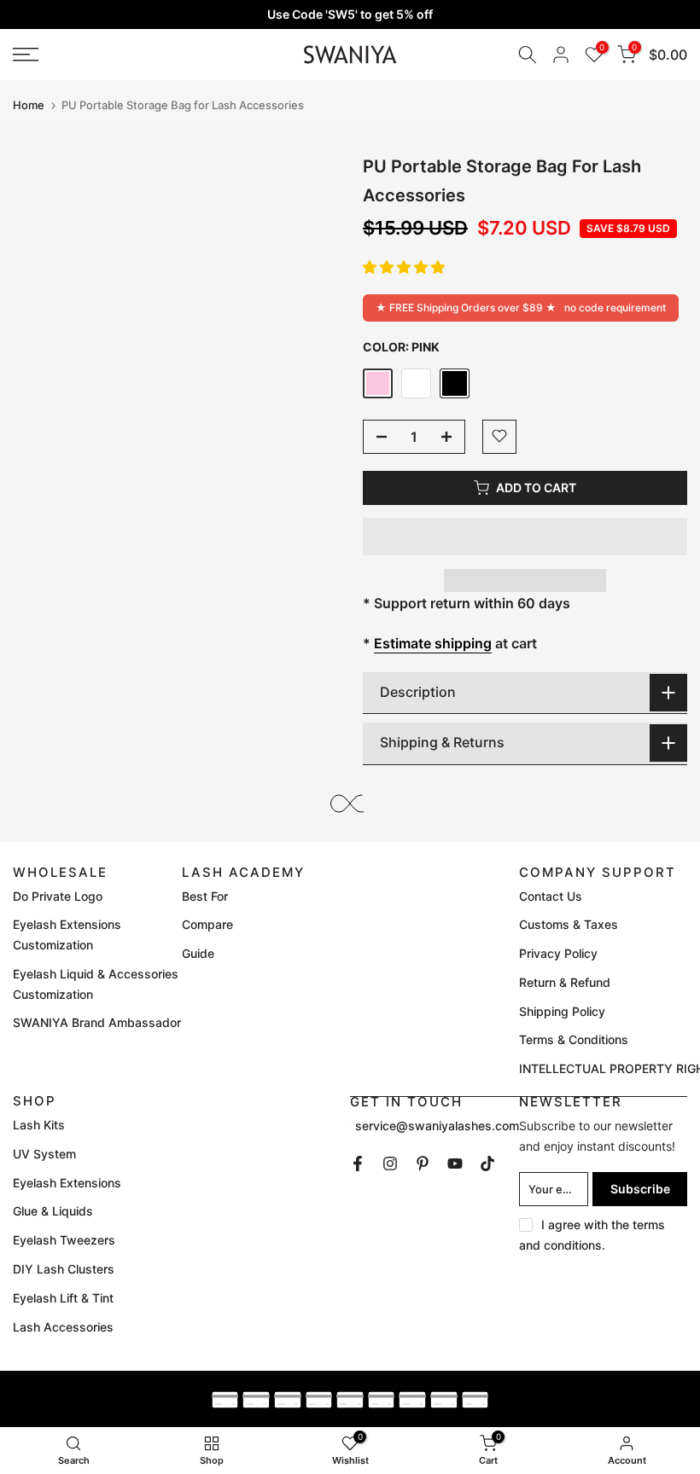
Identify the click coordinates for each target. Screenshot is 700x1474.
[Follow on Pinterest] (422, 1163)
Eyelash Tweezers (64, 1240)
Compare (207, 924)
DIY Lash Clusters (63, 1269)
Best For (205, 896)
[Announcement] (350, 14)
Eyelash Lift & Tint (63, 1298)
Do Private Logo (57, 896)
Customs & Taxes (568, 924)
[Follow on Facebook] (357, 1163)
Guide (198, 953)
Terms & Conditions (573, 1039)
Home (28, 105)
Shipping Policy (562, 1011)
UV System (44, 1153)
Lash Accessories (63, 1327)
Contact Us (550, 896)
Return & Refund (564, 982)
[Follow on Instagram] (390, 1163)
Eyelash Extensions (67, 1182)
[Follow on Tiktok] (487, 1163)
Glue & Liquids (53, 1211)
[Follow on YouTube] (455, 1163)
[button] (404, 267)
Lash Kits (39, 1124)
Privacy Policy (558, 953)
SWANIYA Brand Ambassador (97, 1022)
